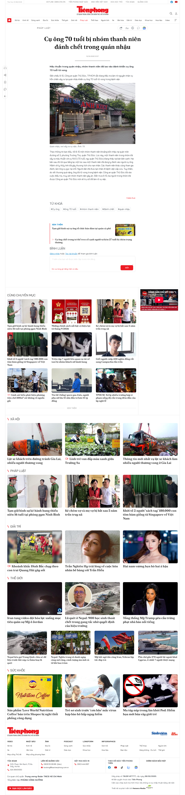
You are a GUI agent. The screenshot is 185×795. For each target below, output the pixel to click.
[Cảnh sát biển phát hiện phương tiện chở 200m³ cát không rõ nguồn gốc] (27, 380)
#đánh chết (108, 209)
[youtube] (176, 2)
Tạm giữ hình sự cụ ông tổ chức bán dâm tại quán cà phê (81, 228)
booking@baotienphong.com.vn (56, 767)
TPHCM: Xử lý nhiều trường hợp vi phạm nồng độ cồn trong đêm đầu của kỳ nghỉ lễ (116, 397)
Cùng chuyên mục (21, 295)
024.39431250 (16, 770)
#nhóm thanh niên (89, 209)
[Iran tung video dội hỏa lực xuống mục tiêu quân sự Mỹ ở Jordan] (34, 598)
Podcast (68, 741)
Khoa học (149, 20)
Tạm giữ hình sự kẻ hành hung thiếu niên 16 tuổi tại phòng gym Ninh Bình (27, 327)
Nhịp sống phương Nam (35, 754)
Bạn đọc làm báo (22, 788)
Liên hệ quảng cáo (50, 761)
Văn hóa (120, 20)
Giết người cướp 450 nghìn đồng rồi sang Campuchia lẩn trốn (115, 360)
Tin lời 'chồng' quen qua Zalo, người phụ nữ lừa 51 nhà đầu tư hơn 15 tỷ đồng (70, 397)
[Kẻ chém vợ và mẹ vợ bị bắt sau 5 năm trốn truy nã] (116, 311)
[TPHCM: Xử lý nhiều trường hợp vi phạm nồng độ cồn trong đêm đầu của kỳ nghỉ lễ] (116, 380)
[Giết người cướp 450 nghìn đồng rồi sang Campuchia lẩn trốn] (116, 344)
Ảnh (47, 741)
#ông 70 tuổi (69, 209)
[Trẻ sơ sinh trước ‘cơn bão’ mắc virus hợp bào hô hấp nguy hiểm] (92, 690)
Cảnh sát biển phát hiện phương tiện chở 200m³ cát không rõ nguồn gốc (26, 397)
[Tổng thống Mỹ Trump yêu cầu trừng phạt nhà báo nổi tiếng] (150, 598)
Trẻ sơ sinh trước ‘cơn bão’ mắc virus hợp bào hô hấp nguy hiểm (90, 712)
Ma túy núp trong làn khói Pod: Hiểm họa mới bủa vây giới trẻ (149, 712)
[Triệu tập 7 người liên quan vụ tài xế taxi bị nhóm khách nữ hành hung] (72, 344)
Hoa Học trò (116, 2)
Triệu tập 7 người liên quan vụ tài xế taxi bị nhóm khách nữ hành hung (71, 360)
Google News (144, 28)
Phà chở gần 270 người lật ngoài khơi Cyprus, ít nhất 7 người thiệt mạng (157, 658)
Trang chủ (9, 20)
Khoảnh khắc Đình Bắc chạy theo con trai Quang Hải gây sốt (32, 568)
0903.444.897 (83, 764)
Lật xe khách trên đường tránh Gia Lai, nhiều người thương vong (34, 461)
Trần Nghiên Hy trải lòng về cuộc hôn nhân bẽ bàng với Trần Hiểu (91, 568)
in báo (132, 28)
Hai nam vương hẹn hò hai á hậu (145, 566)
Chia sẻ (5, 75)
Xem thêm (176, 20)
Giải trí (129, 20)
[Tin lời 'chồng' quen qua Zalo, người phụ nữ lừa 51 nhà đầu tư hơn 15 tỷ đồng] (72, 380)
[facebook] (171, 2)
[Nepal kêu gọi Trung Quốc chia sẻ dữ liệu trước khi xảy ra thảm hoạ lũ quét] (27, 643)
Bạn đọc (124, 750)
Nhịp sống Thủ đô (14, 754)
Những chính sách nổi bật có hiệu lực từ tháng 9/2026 (71, 327)
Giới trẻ (74, 20)
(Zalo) (59, 764)
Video (167, 20)
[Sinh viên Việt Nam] (159, 734)
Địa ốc (45, 20)
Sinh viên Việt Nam (99, 2)
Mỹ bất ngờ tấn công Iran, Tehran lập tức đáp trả (114, 658)
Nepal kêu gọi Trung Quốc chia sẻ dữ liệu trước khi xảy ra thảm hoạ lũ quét (26, 660)
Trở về (5, 96)
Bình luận (5, 89)
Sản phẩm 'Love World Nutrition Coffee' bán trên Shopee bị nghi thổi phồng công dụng (32, 714)
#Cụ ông (55, 209)
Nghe (5, 68)
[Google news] (137, 767)
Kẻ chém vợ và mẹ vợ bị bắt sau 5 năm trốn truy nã (115, 327)
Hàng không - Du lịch (147, 750)
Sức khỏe (55, 20)
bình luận (138, 28)
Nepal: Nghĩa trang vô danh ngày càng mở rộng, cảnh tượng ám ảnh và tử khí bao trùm (70, 660)
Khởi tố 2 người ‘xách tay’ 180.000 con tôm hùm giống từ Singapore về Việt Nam (27, 361)
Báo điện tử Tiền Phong (92, 10)
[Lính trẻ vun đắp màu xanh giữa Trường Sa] (92, 439)
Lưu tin (5, 82)
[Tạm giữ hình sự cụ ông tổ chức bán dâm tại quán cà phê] (125, 230)
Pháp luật (84, 20)
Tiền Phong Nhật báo (78, 2)
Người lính (105, 20)
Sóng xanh (35, 20)
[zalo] (130, 767)
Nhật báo (30, 741)
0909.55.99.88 (50, 764)
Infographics (108, 741)
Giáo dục (138, 20)
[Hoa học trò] (174, 734)
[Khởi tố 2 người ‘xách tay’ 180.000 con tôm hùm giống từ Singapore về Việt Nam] (27, 344)
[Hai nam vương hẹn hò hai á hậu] (150, 546)
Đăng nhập (55, 253)
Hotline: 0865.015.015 (55, 2)
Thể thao (94, 20)
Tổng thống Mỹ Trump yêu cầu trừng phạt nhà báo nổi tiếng (149, 620)
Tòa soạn (130, 2)
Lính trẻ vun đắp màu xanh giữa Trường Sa (89, 461)
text (126, 28)
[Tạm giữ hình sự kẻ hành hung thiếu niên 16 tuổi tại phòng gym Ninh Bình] (27, 311)
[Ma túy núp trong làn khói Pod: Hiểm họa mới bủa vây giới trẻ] (150, 690)
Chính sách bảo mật (156, 761)
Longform (88, 741)
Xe (113, 20)
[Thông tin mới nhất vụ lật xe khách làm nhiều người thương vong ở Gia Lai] (150, 439)
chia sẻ (121, 28)
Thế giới (65, 20)
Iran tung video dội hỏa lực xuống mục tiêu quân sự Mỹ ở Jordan (34, 620)
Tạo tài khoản (71, 253)
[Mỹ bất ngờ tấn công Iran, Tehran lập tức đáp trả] (114, 643)
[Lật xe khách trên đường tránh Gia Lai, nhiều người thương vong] (34, 439)
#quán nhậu (124, 209)
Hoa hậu (159, 20)
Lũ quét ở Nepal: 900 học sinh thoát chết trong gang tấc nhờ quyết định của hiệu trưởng (90, 622)
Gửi (127, 268)
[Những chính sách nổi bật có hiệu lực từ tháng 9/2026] (72, 311)
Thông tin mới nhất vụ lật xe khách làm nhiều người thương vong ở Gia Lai (150, 461)
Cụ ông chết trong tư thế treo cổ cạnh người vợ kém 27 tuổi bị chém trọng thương (93, 241)
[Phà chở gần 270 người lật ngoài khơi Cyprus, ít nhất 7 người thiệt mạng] (158, 643)
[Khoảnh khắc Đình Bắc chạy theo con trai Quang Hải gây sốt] (34, 546)
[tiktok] (123, 767)
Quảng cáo (143, 2)
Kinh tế (25, 20)
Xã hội (17, 20)
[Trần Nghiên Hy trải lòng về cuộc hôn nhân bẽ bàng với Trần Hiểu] (92, 546)
